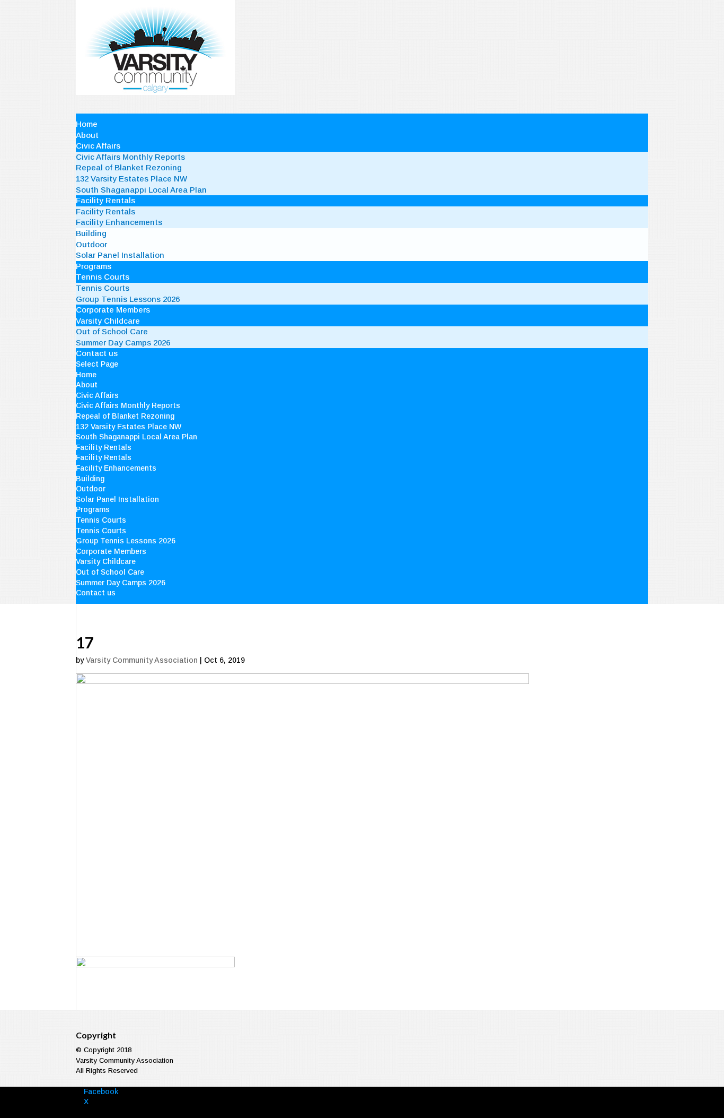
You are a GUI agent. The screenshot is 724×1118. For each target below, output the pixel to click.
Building (91, 233)
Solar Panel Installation (120, 254)
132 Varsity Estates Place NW (131, 178)
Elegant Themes (143, 1112)
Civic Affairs (98, 145)
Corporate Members (113, 309)
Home (87, 123)
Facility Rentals (105, 200)
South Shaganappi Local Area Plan (141, 189)
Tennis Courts (102, 276)
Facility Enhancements (119, 222)
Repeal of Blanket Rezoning (129, 167)
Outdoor (91, 244)
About (87, 135)
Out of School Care (112, 331)
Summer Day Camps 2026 (123, 342)
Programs (93, 266)
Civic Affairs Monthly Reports (130, 156)
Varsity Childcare (108, 320)
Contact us (97, 353)
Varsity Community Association (142, 660)
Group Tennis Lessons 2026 (128, 299)
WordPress (232, 1112)
